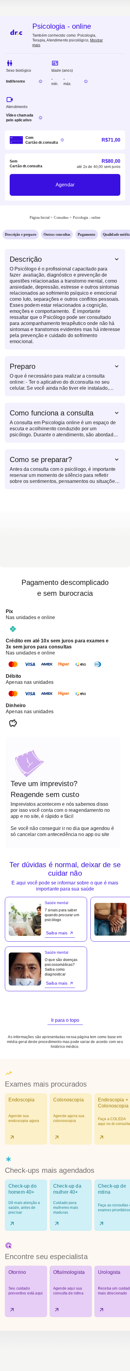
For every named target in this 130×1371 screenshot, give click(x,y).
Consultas (61, 217)
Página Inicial (40, 217)
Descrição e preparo (20, 234)
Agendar (65, 184)
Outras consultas (57, 234)
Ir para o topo (65, 1020)
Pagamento (86, 234)
